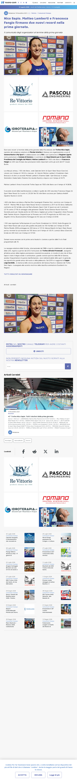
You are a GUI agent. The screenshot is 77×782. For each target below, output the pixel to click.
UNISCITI (40, 351)
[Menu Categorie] (74, 2)
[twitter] (45, 451)
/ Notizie (33, 13)
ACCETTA (22, 775)
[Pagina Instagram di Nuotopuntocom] (21, 2)
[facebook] (23, 451)
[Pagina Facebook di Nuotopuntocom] (18, 2)
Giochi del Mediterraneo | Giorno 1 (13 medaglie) (30, 7)
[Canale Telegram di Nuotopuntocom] (26, 2)
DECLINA (38, 775)
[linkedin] (56, 451)
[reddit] (34, 451)
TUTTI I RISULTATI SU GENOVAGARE (18, 274)
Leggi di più (54, 775)
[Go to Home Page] (29, 13)
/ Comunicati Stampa (43, 13)
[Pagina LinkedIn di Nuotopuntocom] (23, 2)
